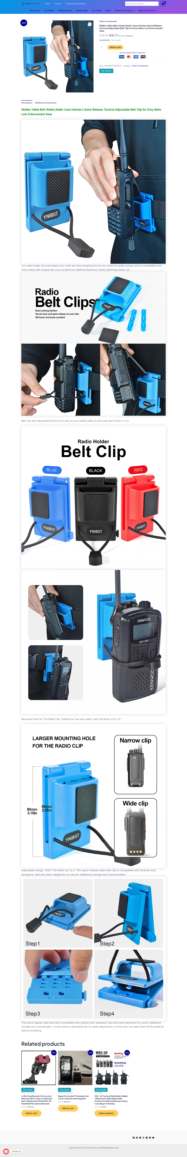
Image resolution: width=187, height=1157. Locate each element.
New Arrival (35, 10)
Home (47, 3)
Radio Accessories (147, 10)
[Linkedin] (150, 1138)
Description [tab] (26, 103)
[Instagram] (140, 1138)
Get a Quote (106, 71)
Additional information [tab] (45, 103)
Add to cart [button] (31, 1113)
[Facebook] (134, 1138)
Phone (108, 10)
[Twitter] (137, 1138)
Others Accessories (123, 10)
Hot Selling (49, 10)
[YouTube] (153, 1138)
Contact (57, 3)
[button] (133, 10)
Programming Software (75, 3)
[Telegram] (147, 1138)
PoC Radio (96, 10)
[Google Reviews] (143, 1138)
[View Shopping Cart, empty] (163, 3)
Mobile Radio (82, 10)
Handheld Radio (65, 10)
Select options (106, 1113)
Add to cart (115, 47)
